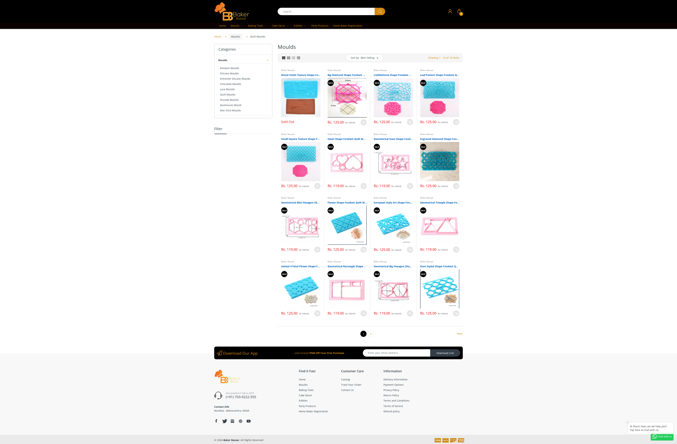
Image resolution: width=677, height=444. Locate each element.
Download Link (445, 353)
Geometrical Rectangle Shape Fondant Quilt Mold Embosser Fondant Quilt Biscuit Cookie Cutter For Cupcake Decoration (347, 266)
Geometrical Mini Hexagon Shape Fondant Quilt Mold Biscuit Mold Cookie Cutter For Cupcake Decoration (301, 202)
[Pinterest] (240, 421)
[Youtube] (249, 421)
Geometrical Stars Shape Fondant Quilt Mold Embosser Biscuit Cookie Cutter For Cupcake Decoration (393, 139)
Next (459, 333)
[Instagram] (232, 421)
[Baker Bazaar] (231, 11)
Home (217, 36)
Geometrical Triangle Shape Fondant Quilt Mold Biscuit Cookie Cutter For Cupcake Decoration (439, 202)
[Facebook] (216, 421)
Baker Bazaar (288, 70)
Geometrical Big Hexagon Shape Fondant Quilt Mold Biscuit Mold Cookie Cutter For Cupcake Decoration (393, 266)
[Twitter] (224, 421)
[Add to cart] (364, 122)
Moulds (235, 36)
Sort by (355, 57)
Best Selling (367, 57)
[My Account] (450, 11)
